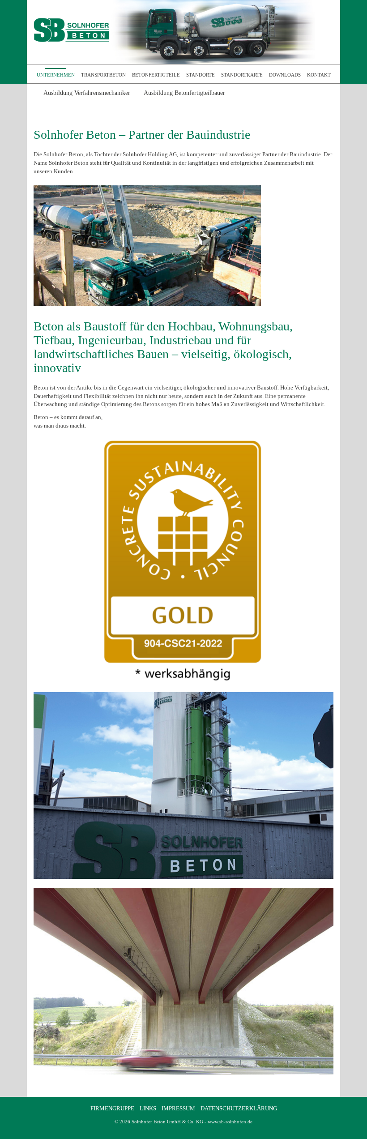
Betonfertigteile (156, 74)
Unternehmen (56, 74)
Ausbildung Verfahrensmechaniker (86, 93)
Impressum (178, 1108)
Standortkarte (242, 74)
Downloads (285, 74)
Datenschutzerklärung (239, 1108)
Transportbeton (103, 74)
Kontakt (319, 74)
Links (148, 1108)
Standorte (200, 74)
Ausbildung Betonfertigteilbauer (184, 93)
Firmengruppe (112, 1108)
